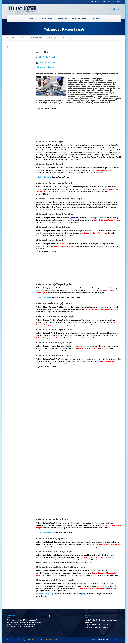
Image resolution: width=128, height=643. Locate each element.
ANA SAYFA (32, 18)
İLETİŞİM (96, 18)
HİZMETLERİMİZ (47, 18)
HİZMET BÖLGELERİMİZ (113, 2)
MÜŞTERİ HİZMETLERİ (98, 2)
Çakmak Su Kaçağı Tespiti (45, 594)
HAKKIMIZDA (62, 18)
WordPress (10, 640)
